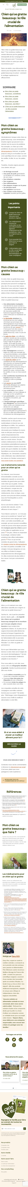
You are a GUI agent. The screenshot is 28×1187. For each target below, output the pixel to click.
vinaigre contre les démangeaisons (15, 544)
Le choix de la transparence (8, 1165)
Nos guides (4, 1171)
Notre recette (4, 1161)
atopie (18, 327)
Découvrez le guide (14, 745)
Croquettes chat (5, 1145)
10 (6, 539)
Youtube (21, 1179)
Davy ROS (16, 956)
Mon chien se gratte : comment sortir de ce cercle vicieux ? (10, 1074)
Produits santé (4, 1149)
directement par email (18, 767)
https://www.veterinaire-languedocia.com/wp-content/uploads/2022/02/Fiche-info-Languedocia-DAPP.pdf (13, 811)
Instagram (12, 1181)
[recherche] (7, 4)
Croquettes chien (5, 1147)
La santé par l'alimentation (7, 1163)
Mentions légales (20, 1181)
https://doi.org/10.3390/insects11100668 (11, 915)
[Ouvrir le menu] (3, 4)
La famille (3, 1155)
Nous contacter (22, 4)
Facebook (5, 1181)
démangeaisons (6, 151)
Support (14, 1183)
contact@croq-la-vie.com (10, 1179)
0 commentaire (17, 30)
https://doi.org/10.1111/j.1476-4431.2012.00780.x (13, 932)
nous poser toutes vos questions (12, 460)
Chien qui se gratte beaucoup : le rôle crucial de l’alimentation (15, 109)
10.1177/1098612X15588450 (9, 925)
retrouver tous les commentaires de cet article (14, 780)
